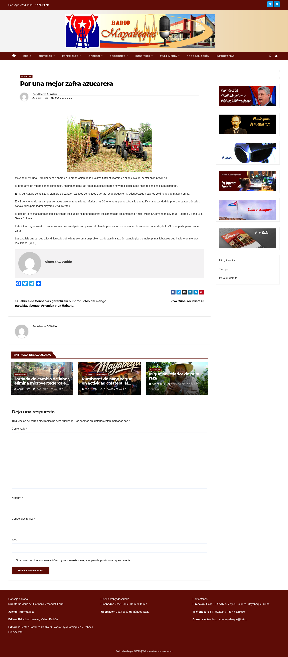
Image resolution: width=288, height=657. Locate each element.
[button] (270, 56)
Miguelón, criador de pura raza (174, 376)
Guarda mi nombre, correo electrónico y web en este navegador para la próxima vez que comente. (73, 560)
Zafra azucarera (63, 98)
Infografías (225, 56)
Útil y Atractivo (227, 260)
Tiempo (223, 269)
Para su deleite (228, 278)
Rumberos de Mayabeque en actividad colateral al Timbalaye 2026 (107, 383)
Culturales (88, 375)
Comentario (19, 428)
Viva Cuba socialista (185, 301)
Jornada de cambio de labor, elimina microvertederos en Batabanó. (42, 383)
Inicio (27, 56)
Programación (198, 56)
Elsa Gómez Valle (114, 389)
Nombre (17, 497)
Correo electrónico (23, 518)
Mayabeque (26, 76)
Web (14, 539)
